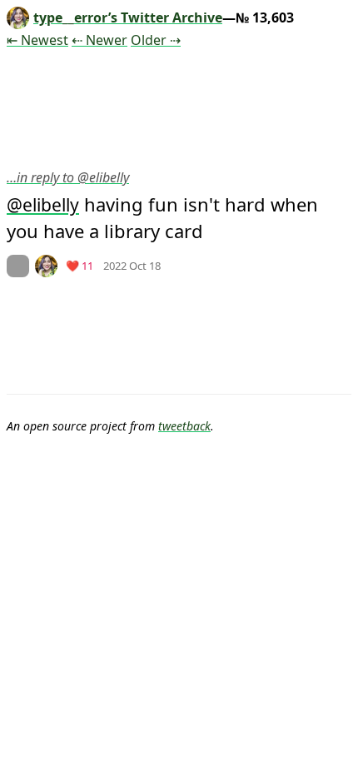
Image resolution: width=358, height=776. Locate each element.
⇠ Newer (99, 40)
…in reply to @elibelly (68, 177)
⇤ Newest (37, 40)
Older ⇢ (156, 40)
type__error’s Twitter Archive (127, 17)
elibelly (50, 204)
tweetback (184, 426)
